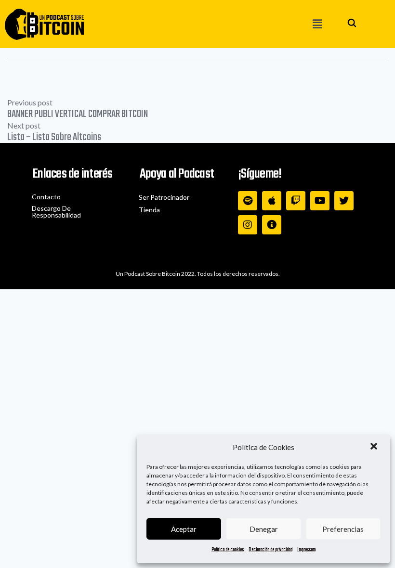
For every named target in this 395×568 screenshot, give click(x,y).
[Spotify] (247, 200)
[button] (375, 447)
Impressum (306, 550)
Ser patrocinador (164, 197)
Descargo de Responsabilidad (56, 211)
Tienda (149, 210)
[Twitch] (295, 200)
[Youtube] (319, 200)
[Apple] (271, 200)
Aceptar (184, 529)
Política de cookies (227, 550)
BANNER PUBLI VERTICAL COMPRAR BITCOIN (77, 114)
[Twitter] (344, 200)
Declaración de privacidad (270, 550)
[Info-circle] (271, 224)
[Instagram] (247, 224)
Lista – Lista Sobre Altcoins (54, 137)
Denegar (264, 529)
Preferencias (343, 529)
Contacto (46, 197)
